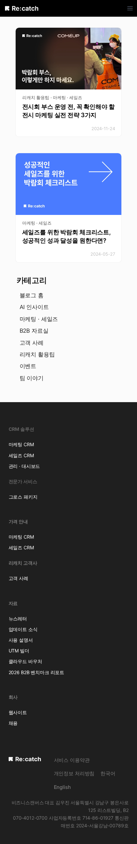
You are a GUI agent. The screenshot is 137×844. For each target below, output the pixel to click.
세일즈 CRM (21, 455)
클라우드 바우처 (25, 661)
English (62, 787)
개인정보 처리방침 (74, 773)
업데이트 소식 (23, 629)
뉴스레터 (18, 618)
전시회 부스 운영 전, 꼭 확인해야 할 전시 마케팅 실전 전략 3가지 (68, 110)
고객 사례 (32, 342)
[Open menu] (130, 8)
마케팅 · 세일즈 (67, 97)
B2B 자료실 (34, 330)
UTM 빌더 (19, 650)
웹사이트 (18, 712)
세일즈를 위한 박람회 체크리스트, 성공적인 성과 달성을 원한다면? (66, 236)
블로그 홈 (32, 295)
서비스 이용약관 (72, 760)
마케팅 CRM (21, 444)
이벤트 (28, 366)
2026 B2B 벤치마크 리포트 (37, 672)
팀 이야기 (32, 378)
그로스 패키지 (23, 497)
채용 (13, 723)
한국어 (107, 773)
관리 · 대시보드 (24, 466)
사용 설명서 (21, 640)
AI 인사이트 (34, 307)
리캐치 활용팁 (35, 97)
